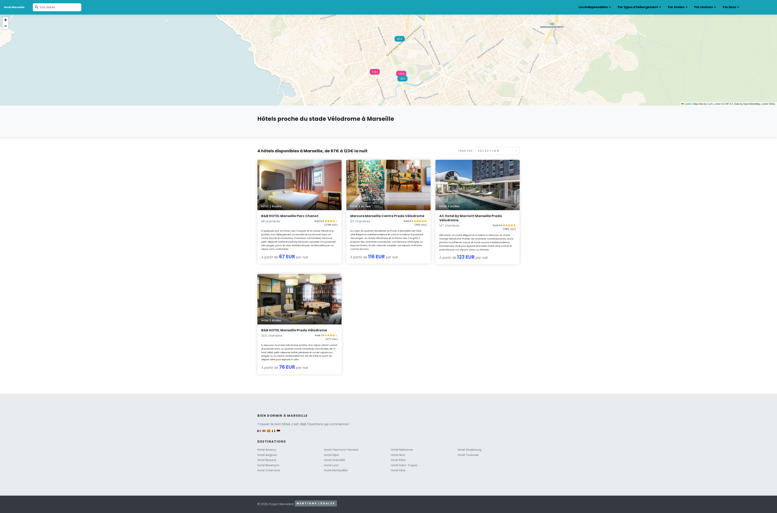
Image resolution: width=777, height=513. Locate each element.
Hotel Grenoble (334, 460)
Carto (710, 103)
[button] (375, 73)
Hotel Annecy (266, 450)
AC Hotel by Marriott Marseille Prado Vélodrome (470, 218)
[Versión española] (268, 433)
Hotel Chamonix (268, 470)
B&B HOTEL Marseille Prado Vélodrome (294, 330)
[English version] (263, 433)
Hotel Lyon (331, 465)
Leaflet (688, 103)
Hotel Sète (398, 470)
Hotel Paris (398, 460)
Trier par (465, 151)
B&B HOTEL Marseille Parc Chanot (289, 216)
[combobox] (497, 151)
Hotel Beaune (266, 460)
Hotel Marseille (14, 7)
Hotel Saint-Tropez (404, 465)
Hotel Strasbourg (469, 450)
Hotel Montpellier (336, 470)
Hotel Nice (398, 455)
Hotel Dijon (331, 455)
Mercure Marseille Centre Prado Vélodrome (387, 216)
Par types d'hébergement (638, 7)
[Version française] (259, 433)
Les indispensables (593, 7)
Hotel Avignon (267, 455)
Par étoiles (676, 7)
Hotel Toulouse (468, 455)
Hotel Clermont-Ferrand (341, 450)
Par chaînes (703, 7)
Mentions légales (316, 503)
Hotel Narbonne (402, 450)
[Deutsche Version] (278, 433)
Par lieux (729, 7)
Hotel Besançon (268, 465)
